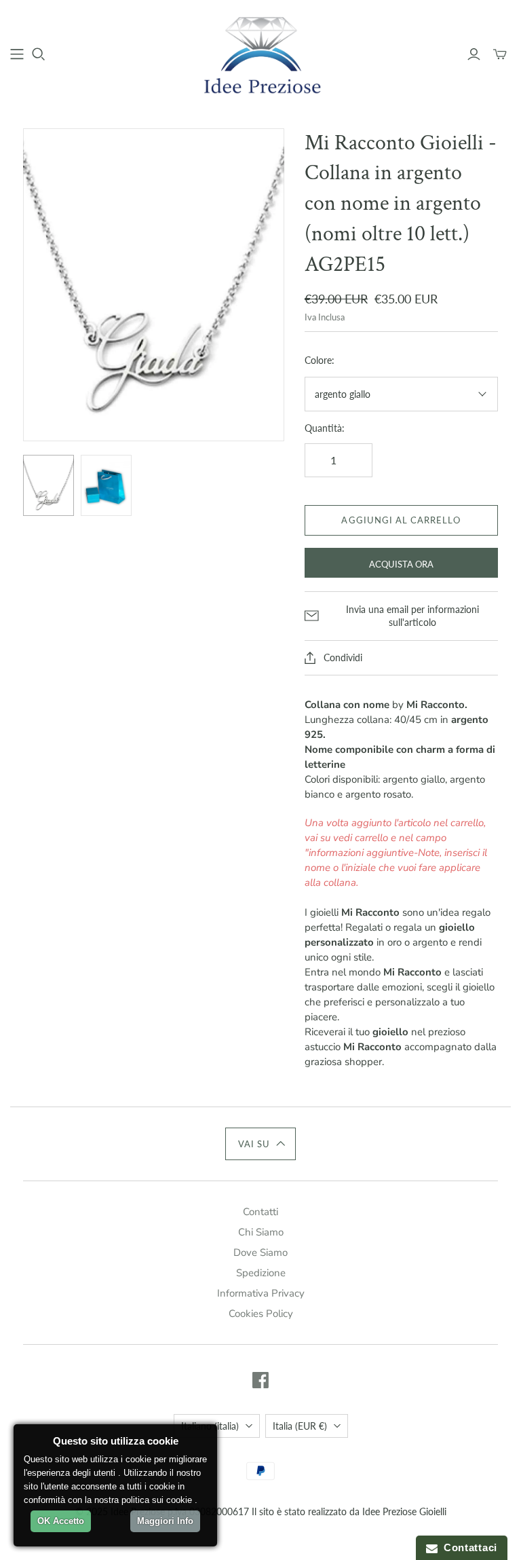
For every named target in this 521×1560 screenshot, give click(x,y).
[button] (260, 1144)
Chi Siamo (261, 1232)
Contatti (260, 1212)
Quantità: (325, 428)
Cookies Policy (261, 1313)
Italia (300, 1426)
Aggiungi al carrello (401, 520)
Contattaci (467, 1547)
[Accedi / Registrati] (474, 54)
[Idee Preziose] (260, 54)
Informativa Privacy (261, 1293)
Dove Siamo (260, 1252)
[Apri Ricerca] (38, 54)
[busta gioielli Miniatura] (106, 485)
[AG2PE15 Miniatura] (48, 485)
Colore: (319, 360)
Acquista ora (401, 564)
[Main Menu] (17, 54)
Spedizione (261, 1273)
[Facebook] (260, 1380)
